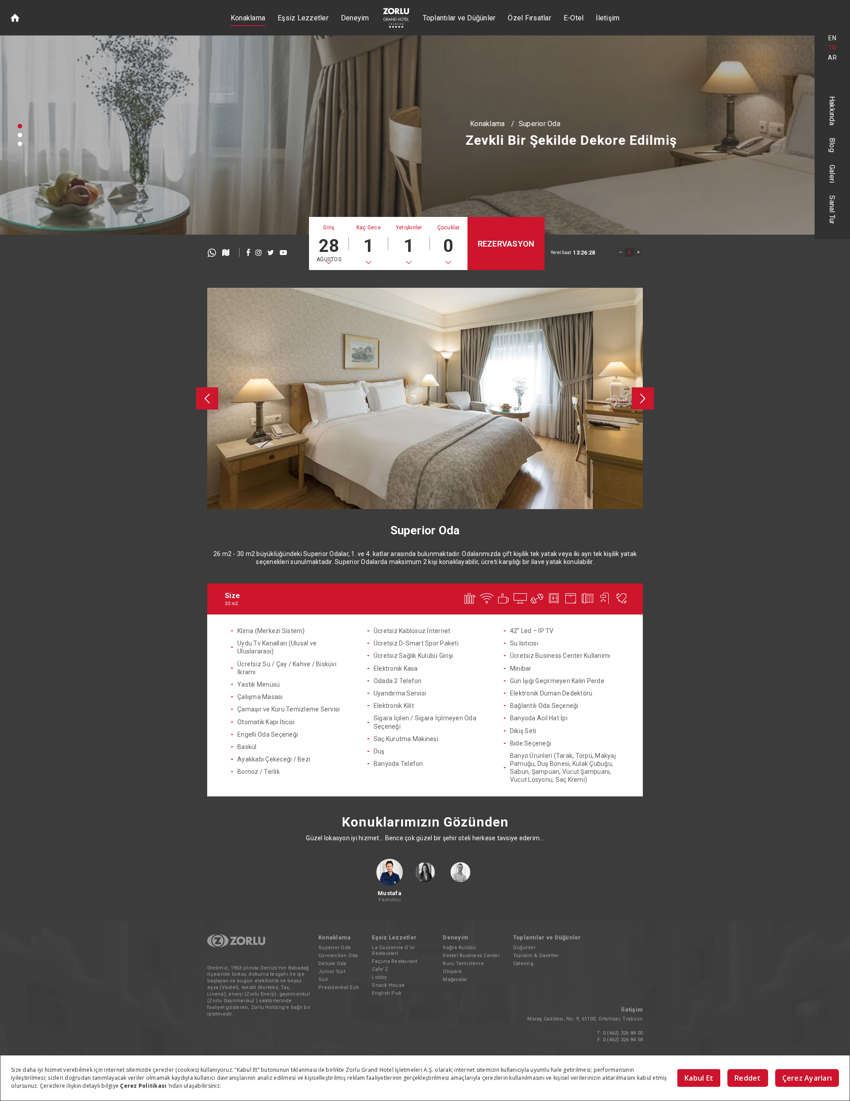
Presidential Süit (338, 987)
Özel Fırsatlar (529, 18)
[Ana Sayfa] (15, 17)
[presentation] (207, 398)
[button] (20, 126)
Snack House (388, 985)
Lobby (379, 977)
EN (832, 38)
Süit (323, 979)
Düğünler (524, 947)
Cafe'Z (380, 969)
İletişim (607, 18)
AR (832, 57)
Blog (832, 145)
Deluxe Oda (332, 963)
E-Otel (574, 18)
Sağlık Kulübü (459, 947)
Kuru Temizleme (463, 963)
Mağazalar (455, 979)
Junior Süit (331, 971)
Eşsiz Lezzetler (303, 18)
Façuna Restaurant (394, 961)
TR (832, 47)
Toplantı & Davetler (536, 955)
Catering (523, 963)
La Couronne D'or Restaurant (393, 950)
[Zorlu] (236, 946)
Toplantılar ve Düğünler (459, 18)
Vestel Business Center (471, 955)
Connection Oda (338, 955)
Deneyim (355, 18)
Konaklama (248, 18)
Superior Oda (118, 122)
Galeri (832, 174)
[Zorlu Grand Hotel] (396, 18)
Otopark (452, 971)
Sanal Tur (832, 209)
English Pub (387, 993)
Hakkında (832, 110)
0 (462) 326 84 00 (623, 1033)
